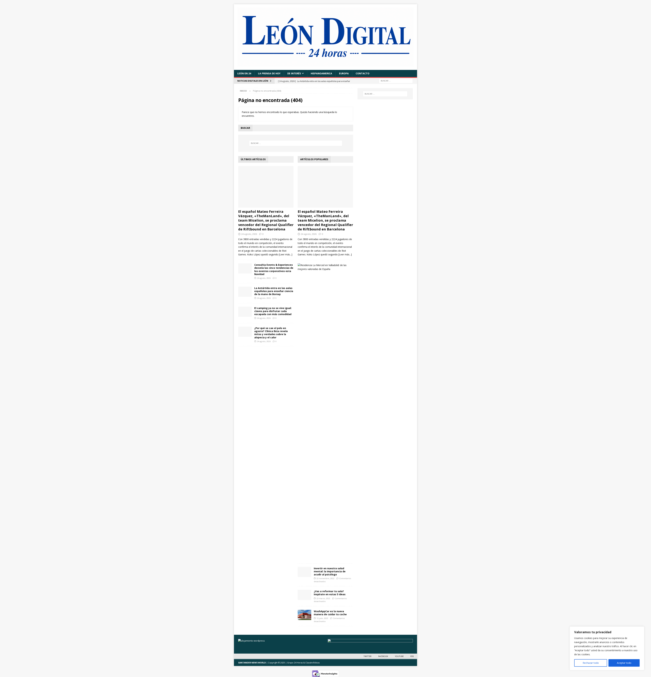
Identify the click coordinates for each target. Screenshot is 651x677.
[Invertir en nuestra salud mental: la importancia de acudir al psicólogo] (304, 572)
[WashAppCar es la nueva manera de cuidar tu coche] (304, 615)
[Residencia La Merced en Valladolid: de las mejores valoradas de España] (324, 267)
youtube (399, 656)
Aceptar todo (624, 662)
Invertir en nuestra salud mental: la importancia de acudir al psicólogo (330, 571)
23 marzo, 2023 (323, 598)
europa (344, 73)
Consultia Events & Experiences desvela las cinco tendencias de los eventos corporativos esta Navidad (273, 269)
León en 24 (244, 73)
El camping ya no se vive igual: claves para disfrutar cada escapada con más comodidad (273, 311)
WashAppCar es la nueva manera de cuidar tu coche (330, 613)
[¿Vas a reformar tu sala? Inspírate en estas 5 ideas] (304, 595)
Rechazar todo (591, 662)
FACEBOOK (383, 656)
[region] (607, 648)
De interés (294, 73)
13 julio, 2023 (322, 618)
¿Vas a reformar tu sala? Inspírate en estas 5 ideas (330, 593)
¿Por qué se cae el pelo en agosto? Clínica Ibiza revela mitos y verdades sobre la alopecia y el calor (271, 332)
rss (412, 656)
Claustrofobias (312, 662)
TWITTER (367, 656)
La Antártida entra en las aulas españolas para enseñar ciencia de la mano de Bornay (273, 291)
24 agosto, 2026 (249, 234)
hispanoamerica (321, 73)
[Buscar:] (396, 80)
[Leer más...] (285, 254)
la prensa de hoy (269, 73)
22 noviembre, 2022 (325, 578)
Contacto (362, 73)
